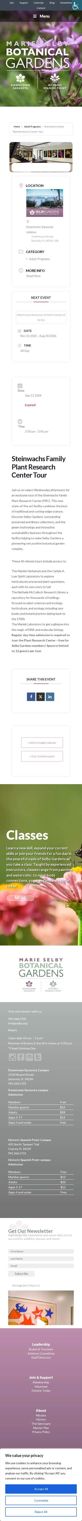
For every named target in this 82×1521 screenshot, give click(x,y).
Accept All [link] (41, 1489)
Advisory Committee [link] (41, 1353)
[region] (41, 1484)
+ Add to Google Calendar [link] (42, 742)
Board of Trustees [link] (41, 1349)
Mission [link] (41, 1415)
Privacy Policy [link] (41, 1432)
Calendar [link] (39, 2)
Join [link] (11, 2)
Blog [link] (52, 2)
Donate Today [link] (41, 1390)
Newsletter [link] (66, 2)
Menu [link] (45, 16)
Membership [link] (41, 1382)
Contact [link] (41, 8)
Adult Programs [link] (32, 126)
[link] (77, 5)
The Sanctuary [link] (41, 1423)
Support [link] (24, 2)
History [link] (41, 1419)
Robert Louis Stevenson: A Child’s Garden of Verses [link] (41, 317)
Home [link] (17, 126)
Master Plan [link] (41, 1428)
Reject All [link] (41, 1512)
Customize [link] (41, 1500)
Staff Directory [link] (41, 1357)
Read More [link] (33, 276)
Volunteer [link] (41, 1386)
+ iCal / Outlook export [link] (42, 756)
